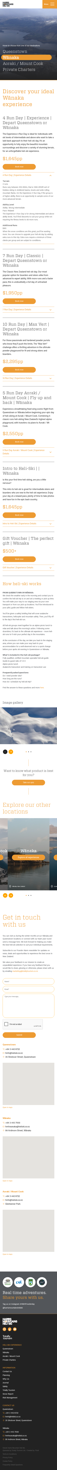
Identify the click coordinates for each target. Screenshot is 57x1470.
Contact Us (7, 1372)
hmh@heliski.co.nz (14, 1053)
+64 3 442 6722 (12, 1049)
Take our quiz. (28, 783)
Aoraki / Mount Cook (11, 1356)
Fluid (37, 1450)
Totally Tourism (9, 1390)
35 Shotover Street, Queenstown (20, 1057)
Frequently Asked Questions (13, 1465)
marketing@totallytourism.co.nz (25, 971)
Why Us (6, 1379)
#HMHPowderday (27, 1304)
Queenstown (8, 1349)
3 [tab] (30, 751)
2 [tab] (28, 751)
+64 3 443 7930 (12, 1123)
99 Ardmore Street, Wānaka (18, 1131)
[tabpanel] (28, 854)
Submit (19, 1035)
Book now (19, 167)
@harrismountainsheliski (13, 1308)
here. (42, 688)
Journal (5, 1383)
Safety (5, 1387)
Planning (6, 1375)
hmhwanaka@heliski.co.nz (17, 1127)
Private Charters (9, 1360)
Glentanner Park (12, 1204)
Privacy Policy (8, 1457)
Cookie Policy (7, 1461)
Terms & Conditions (10, 1454)
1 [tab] (26, 751)
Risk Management (10, 1398)
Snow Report (8, 1394)
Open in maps (7, 1107)
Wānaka (6, 1353)
